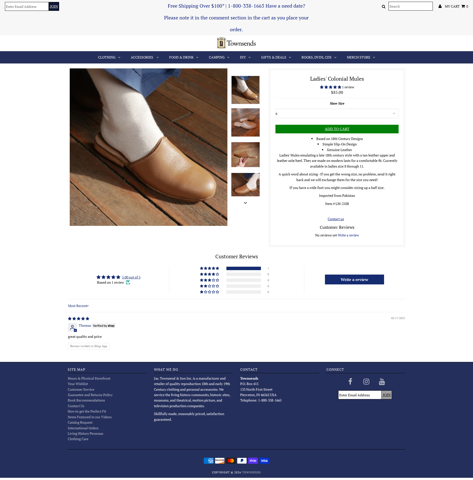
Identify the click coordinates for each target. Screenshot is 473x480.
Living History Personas (85, 433)
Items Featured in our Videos (90, 417)
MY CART (456, 6)
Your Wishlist (78, 383)
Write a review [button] (354, 279)
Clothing (107, 57)
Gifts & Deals (273, 57)
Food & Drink (181, 57)
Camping (217, 57)
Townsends (251, 472)
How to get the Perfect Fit (87, 411)
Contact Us (76, 405)
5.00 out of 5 (131, 277)
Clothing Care (78, 438)
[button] (331, 87)
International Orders (83, 428)
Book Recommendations (86, 400)
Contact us (336, 219)
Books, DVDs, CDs (317, 57)
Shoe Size (337, 103)
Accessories (142, 57)
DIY (243, 57)
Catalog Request (80, 422)
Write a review (348, 235)
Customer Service (81, 389)
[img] (78, 318)
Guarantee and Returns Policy (90, 394)
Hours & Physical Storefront (89, 378)
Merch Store (358, 57)
